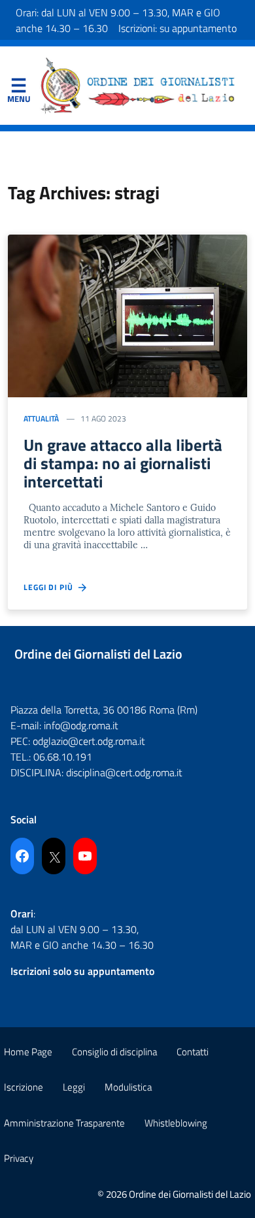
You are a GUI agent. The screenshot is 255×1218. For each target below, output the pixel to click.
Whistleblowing (175, 1122)
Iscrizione (23, 1087)
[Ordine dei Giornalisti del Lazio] (138, 84)
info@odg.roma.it (81, 725)
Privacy (18, 1158)
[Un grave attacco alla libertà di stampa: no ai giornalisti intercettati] (127, 314)
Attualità (41, 418)
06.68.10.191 (62, 757)
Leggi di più (51, 587)
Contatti (193, 1051)
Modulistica (128, 1087)
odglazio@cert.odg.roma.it (89, 741)
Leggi (74, 1087)
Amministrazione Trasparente (64, 1122)
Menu (18, 88)
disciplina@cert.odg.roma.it (124, 772)
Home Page (28, 1051)
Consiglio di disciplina (114, 1051)
